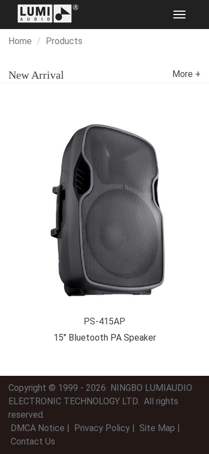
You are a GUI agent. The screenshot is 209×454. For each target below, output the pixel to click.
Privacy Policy (102, 428)
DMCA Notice (38, 428)
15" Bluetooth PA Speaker (105, 337)
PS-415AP (104, 321)
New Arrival (36, 75)
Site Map (157, 428)
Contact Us (33, 441)
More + (186, 74)
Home (20, 41)
